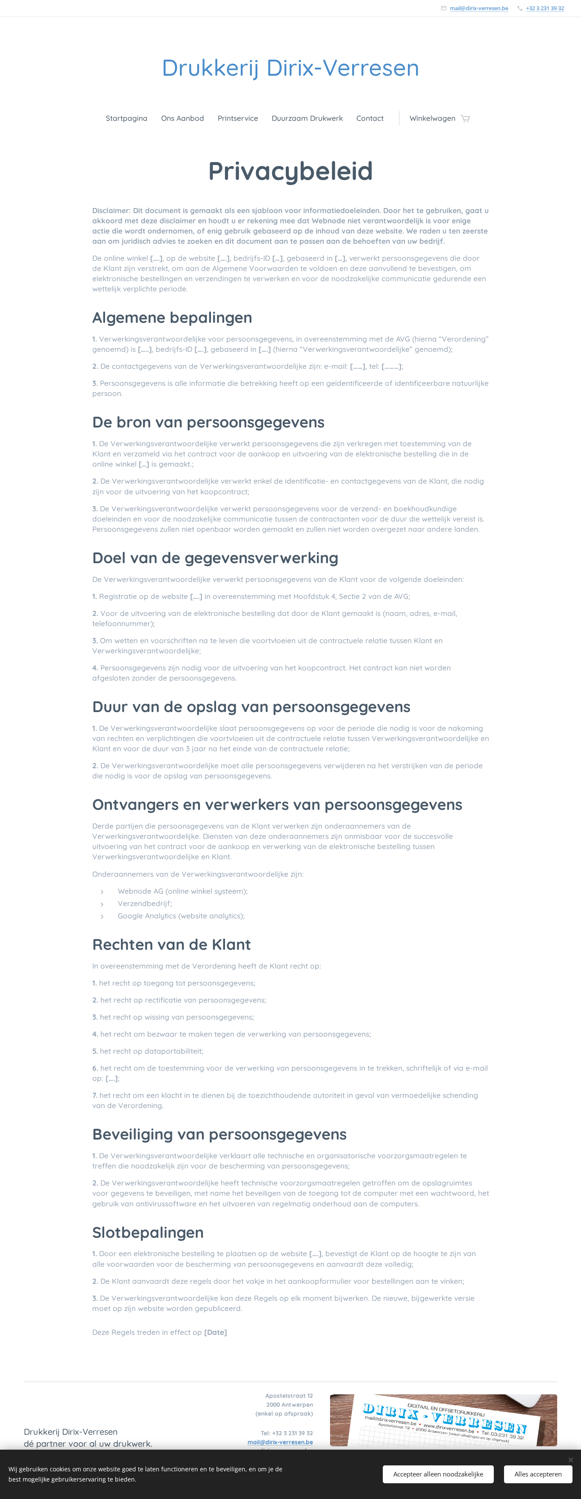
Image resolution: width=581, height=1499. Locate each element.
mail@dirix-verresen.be (479, 8)
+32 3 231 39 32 (545, 8)
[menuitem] (130, 118)
